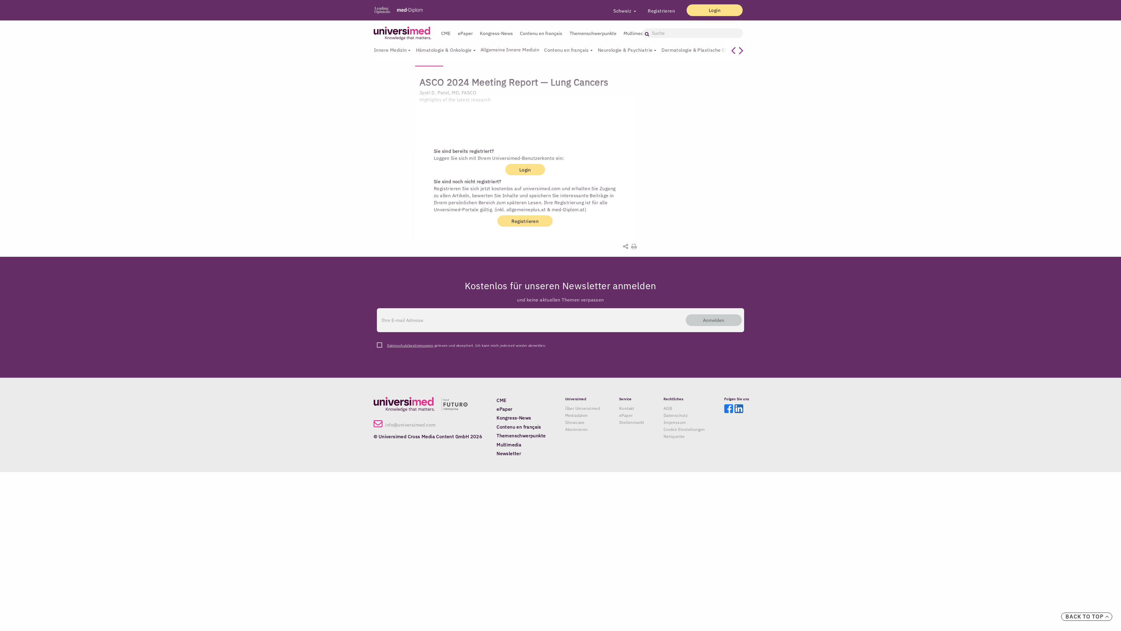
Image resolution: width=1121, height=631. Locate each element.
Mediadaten (576, 415)
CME (445, 33)
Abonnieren (576, 429)
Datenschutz (676, 415)
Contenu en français (541, 33)
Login (714, 10)
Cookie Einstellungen (684, 429)
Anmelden (713, 320)
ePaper (465, 33)
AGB (668, 408)
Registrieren (661, 11)
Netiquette (674, 436)
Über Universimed (582, 408)
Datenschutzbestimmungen (410, 345)
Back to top (1085, 616)
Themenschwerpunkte (593, 33)
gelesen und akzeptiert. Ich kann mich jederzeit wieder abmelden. (466, 345)
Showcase (575, 422)
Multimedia (635, 33)
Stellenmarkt (631, 422)
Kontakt (626, 408)
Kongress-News (496, 33)
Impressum (675, 422)
